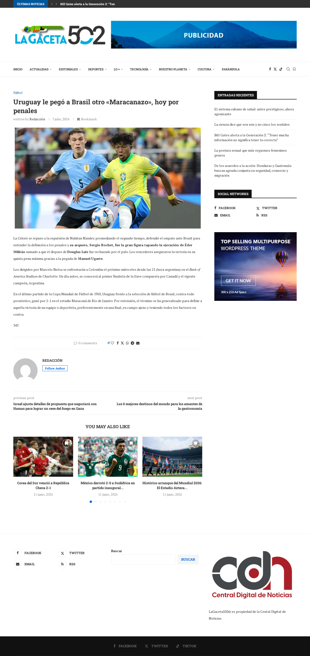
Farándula (231, 69)
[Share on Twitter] (122, 343)
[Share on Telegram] (132, 343)
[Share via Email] (138, 343)
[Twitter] (275, 69)
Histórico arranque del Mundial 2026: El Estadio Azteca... (172, 485)
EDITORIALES (68, 69)
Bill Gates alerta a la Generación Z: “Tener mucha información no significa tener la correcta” (251, 137)
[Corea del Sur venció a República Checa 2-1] (43, 456)
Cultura (204, 69)
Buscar (116, 551)
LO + (117, 69)
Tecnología (139, 69)
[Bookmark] (294, 69)
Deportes (95, 69)
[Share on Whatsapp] (127, 343)
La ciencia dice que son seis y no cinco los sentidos (252, 124)
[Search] (288, 69)
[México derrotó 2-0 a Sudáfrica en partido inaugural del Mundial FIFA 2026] (108, 456)
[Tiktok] (281, 69)
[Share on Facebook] (118, 343)
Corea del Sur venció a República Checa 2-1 (43, 485)
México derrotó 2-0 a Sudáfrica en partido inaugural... (108, 485)
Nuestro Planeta (173, 69)
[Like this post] (112, 343)
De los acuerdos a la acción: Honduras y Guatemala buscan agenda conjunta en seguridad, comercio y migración (252, 170)
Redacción (37, 119)
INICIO (17, 69)
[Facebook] (270, 69)
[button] (52, 4)
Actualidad (39, 69)
